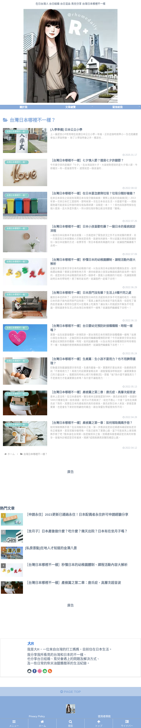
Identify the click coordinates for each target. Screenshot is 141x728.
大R (31, 643)
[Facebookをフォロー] (34, 671)
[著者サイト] (29, 671)
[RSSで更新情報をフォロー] (50, 671)
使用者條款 (104, 716)
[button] (130, 462)
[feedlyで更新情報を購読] (45, 671)
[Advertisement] (70, 487)
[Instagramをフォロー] (39, 671)
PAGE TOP (72, 692)
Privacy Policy (37, 716)
